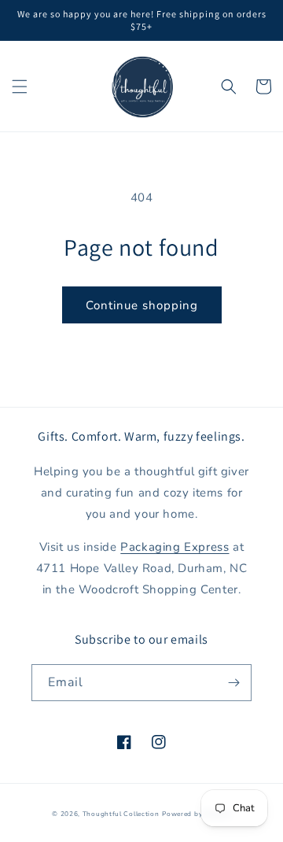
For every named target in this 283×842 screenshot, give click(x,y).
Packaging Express (174, 547)
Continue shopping (142, 305)
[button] (19, 86)
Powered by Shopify (196, 814)
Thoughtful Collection (121, 814)
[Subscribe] (233, 682)
